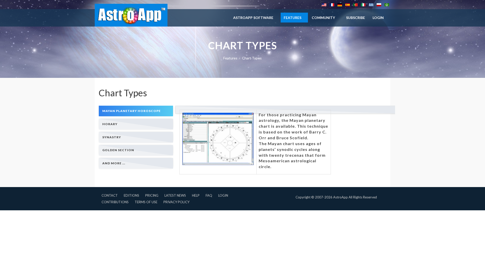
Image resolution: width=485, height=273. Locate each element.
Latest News (175, 195)
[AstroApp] (131, 15)
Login (223, 195)
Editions (131, 195)
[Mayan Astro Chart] (218, 139)
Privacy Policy (176, 202)
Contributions (115, 202)
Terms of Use (146, 202)
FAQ (209, 195)
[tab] (136, 111)
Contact (110, 195)
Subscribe (355, 17)
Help (196, 195)
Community (323, 17)
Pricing (151, 195)
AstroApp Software (253, 17)
